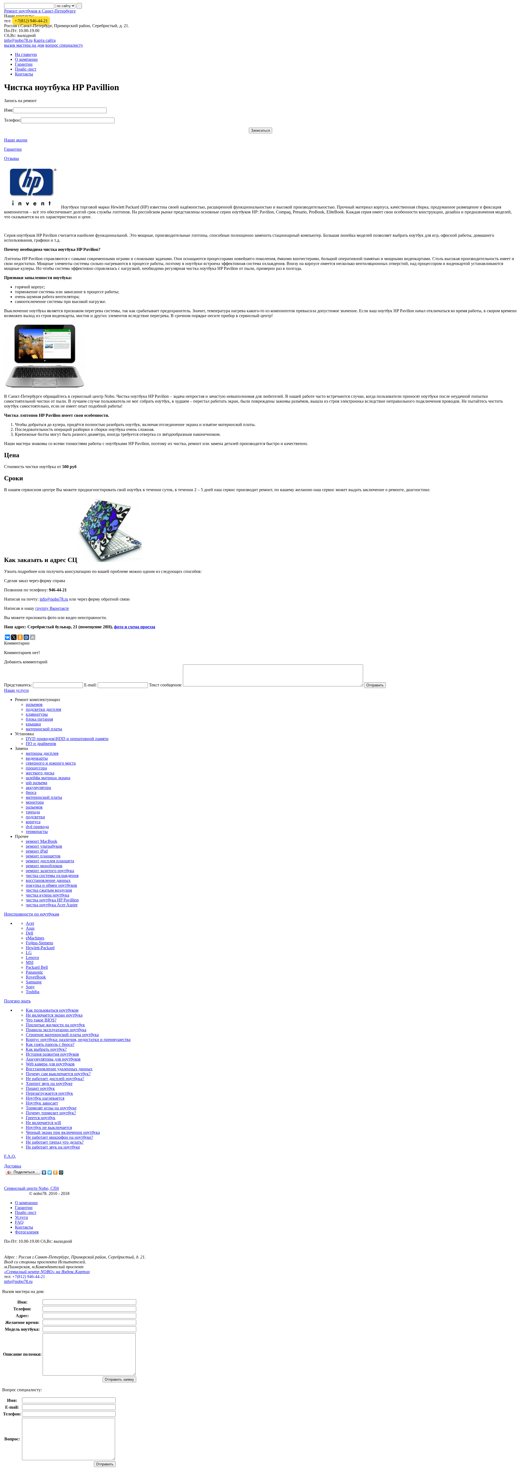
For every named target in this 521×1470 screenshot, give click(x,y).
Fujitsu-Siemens (39, 943)
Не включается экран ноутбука (54, 1015)
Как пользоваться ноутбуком (52, 1010)
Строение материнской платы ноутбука (62, 1034)
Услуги (21, 1217)
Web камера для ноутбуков (50, 1064)
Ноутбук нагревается (45, 1098)
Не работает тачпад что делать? (55, 1142)
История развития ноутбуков (52, 1054)
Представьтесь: (18, 685)
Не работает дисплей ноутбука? (55, 1078)
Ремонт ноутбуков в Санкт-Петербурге (40, 11)
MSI (29, 962)
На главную (26, 54)
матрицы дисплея (42, 753)
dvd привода (37, 826)
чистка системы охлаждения (52, 875)
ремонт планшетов (43, 856)
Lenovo (32, 957)
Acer (30, 923)
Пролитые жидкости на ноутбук (55, 1025)
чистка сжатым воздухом (49, 890)
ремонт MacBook (41, 841)
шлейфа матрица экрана (48, 777)
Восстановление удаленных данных (59, 1069)
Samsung (34, 982)
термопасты (37, 831)
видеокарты (37, 758)
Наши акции (15, 140)
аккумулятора (38, 787)
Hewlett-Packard (40, 947)
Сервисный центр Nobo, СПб (31, 1188)
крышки (33, 724)
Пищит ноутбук (40, 1088)
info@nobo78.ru (18, 40)
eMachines (35, 938)
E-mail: (90, 685)
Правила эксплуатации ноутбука (56, 1029)
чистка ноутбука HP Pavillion (52, 900)
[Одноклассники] (55, 1172)
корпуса (33, 821)
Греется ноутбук (40, 1117)
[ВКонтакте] (44, 1172)
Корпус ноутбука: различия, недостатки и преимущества (78, 1039)
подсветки (35, 817)
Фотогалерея (27, 1232)
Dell (29, 933)
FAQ (19, 1222)
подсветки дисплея (43, 709)
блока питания (39, 719)
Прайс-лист (25, 69)
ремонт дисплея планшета (50, 861)
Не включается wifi (43, 1122)
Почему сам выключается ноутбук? (58, 1073)
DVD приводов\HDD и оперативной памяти (67, 738)
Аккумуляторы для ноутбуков (53, 1059)
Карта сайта (45, 40)
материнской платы (44, 729)
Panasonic (34, 972)
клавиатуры (37, 714)
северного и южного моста (51, 763)
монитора (35, 802)
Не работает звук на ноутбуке (53, 1147)
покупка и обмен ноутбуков (51, 885)
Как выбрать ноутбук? (46, 1049)
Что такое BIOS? (41, 1020)
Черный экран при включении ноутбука (63, 1132)
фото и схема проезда (134, 626)
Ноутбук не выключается (49, 1127)
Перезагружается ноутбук (49, 1093)
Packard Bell (37, 967)
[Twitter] (50, 1172)
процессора (36, 768)
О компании (26, 59)
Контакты (24, 74)
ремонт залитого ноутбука (50, 870)
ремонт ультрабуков (44, 846)
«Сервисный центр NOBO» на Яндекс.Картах (47, 1271)
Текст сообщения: (165, 685)
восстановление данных (48, 880)
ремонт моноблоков (44, 865)
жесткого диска (40, 773)
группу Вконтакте (52, 608)
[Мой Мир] (61, 1172)
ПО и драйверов (41, 743)
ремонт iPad (37, 851)
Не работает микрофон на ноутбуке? (59, 1137)
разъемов (34, 704)
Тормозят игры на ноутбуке (51, 1108)
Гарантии (24, 64)
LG (29, 952)
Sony (30, 987)
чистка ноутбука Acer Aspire (52, 905)
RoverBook (36, 977)
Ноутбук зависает (42, 1103)
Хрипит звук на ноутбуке (49, 1083)
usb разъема (36, 782)
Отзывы (11, 158)
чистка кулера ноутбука (47, 895)
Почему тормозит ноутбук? (51, 1113)
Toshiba (32, 991)
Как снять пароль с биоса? (50, 1044)
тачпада (33, 812)
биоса (31, 792)
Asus (30, 928)
